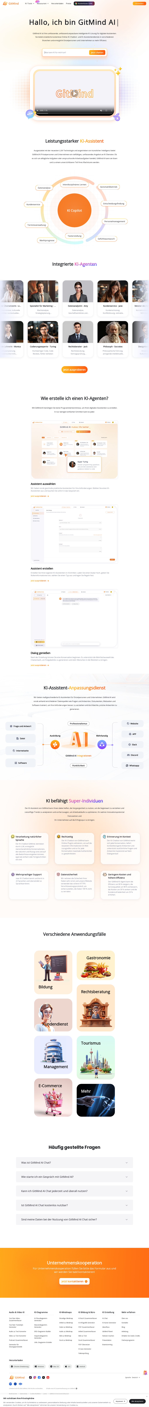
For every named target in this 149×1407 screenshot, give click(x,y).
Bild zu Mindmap (65, 1336)
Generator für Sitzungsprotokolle (15, 1345)
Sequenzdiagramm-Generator (41, 1337)
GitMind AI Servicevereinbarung (59, 1394)
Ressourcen (41, 3)
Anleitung (125, 1331)
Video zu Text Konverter (17, 1336)
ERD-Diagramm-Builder (42, 1331)
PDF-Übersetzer (84, 1344)
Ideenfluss (106, 1327)
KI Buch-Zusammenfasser (87, 1318)
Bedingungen (13, 1394)
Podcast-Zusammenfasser (18, 1340)
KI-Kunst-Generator (109, 1323)
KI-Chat (105, 1318)
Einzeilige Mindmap (66, 1318)
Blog (123, 1327)
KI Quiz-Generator (84, 1349)
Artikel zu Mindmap (66, 1323)
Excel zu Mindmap (65, 1340)
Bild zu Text (82, 1336)
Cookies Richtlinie (35, 1394)
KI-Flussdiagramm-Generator (41, 1319)
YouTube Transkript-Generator (16, 1326)
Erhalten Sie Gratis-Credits (131, 1336)
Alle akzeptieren (137, 1401)
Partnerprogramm (128, 1340)
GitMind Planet (107, 1331)
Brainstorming (107, 1344)
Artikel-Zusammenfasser (87, 1331)
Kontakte (125, 1323)
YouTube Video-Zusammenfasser (15, 1319)
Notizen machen (108, 1336)
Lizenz (45, 1394)
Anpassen (119, 1401)
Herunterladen (57, 3)
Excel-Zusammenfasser (86, 1340)
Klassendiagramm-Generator (40, 1326)
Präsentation (106, 1340)
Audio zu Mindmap (66, 1331)
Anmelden (139, 3)
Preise (68, 3)
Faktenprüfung (83, 1353)
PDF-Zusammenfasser (86, 1327)
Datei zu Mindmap (65, 1327)
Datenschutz (23, 1394)
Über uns (125, 1318)
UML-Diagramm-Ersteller (43, 1342)
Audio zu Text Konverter (17, 1331)
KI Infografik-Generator (86, 1323)
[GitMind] (11, 3)
